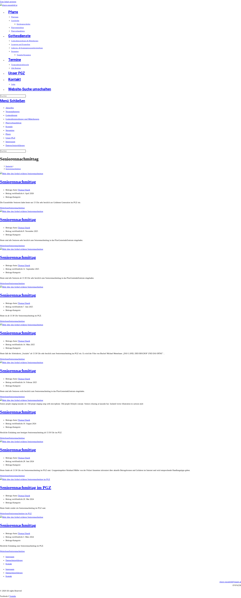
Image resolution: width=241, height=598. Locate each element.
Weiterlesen (12, 208)
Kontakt (9, 126)
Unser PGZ (10, 138)
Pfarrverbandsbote (13, 123)
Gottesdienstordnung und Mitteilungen (22, 119)
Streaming (10, 130)
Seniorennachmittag (13, 169)
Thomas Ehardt (24, 190)
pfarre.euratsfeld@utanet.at (230, 582)
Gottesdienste (11, 115)
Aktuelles (10, 108)
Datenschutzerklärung (15, 145)
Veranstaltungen (13, 111)
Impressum (10, 142)
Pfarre (8, 134)
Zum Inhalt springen (8, 2)
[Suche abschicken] (27, 151)
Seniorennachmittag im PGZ (25, 487)
